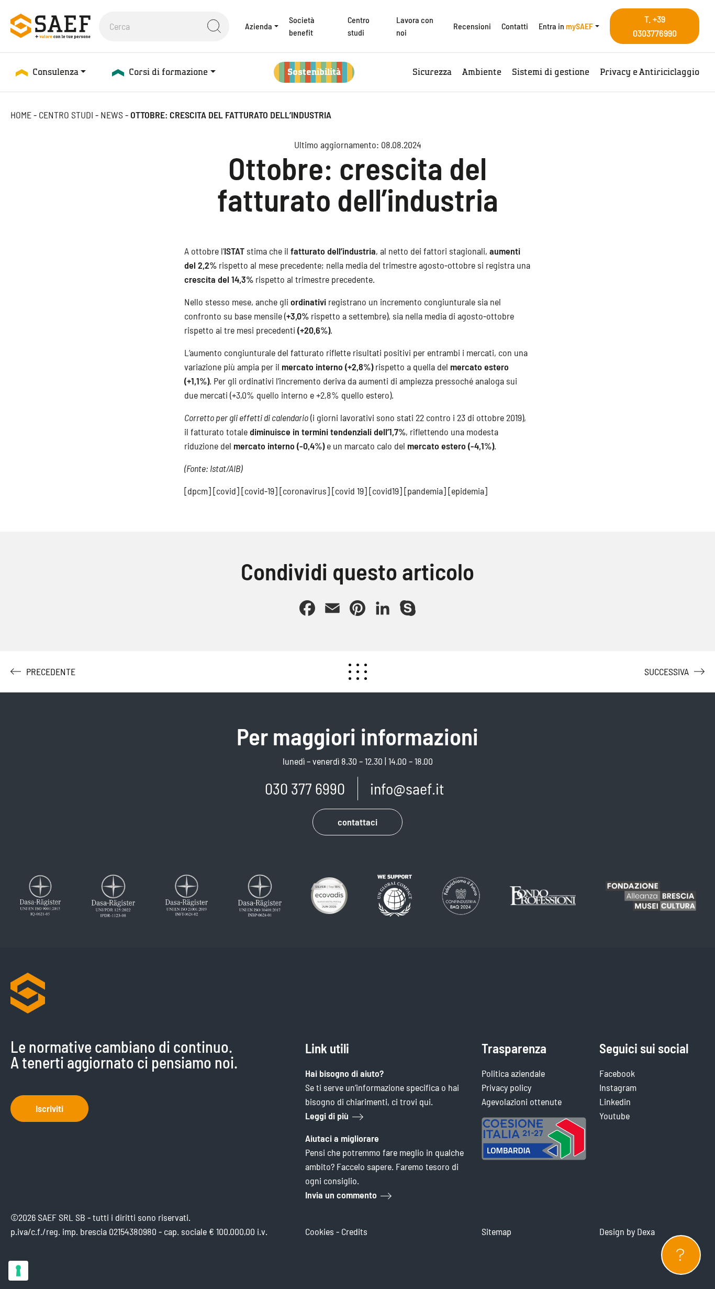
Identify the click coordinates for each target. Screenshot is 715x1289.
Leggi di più (327, 1115)
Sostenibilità (314, 72)
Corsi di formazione (168, 72)
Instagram (617, 1087)
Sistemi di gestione (550, 72)
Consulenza (55, 72)
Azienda (258, 26)
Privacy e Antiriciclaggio (649, 72)
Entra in (566, 26)
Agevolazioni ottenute (522, 1101)
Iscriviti (49, 1108)
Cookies (319, 1231)
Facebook (617, 1073)
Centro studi (359, 26)
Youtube (614, 1115)
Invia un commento (341, 1194)
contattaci (357, 822)
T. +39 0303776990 (655, 26)
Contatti (514, 26)
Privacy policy (506, 1087)
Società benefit (302, 26)
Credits (354, 1231)
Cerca (214, 26)
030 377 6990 (305, 788)
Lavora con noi (414, 26)
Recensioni (472, 26)
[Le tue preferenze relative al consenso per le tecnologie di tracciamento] (18, 1271)
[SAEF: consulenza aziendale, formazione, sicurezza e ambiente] (50, 26)
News (111, 114)
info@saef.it (407, 788)
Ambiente (481, 72)
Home (20, 114)
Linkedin (615, 1101)
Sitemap (496, 1231)
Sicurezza (432, 72)
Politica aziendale (513, 1073)
